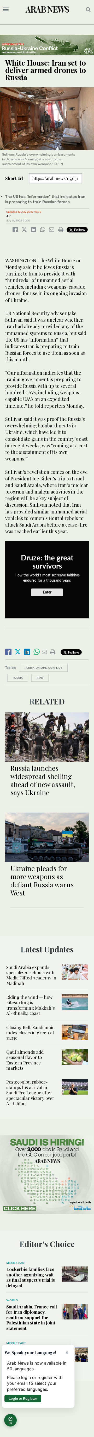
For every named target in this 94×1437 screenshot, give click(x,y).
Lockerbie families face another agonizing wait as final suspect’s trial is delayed (30, 1277)
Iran (40, 677)
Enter (47, 592)
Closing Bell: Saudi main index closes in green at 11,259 (30, 1032)
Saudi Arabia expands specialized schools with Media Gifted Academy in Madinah (31, 975)
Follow (79, 229)
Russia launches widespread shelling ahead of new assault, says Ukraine (42, 780)
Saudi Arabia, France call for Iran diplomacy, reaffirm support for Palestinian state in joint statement (31, 1317)
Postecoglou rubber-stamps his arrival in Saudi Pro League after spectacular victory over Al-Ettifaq (30, 1092)
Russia (18, 677)
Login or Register (23, 1398)
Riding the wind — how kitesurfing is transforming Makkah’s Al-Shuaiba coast (30, 1005)
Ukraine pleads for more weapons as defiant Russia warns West (42, 881)
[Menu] (6, 9)
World (12, 1300)
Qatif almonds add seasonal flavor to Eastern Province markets (25, 1060)
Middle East (16, 1263)
